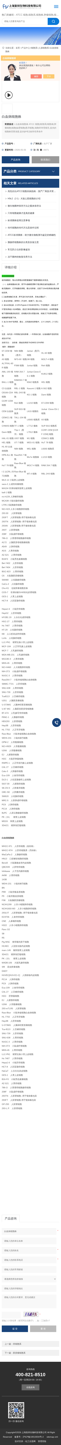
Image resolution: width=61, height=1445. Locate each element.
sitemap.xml (52, 1437)
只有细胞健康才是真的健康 (21, 213)
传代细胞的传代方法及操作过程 (23, 227)
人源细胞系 (43, 48)
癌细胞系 (17, 1344)
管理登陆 (42, 1441)
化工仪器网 (30, 1441)
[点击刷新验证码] (31, 1314)
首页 (18, 48)
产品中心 (26, 48)
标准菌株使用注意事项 (19, 220)
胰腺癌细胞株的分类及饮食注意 (23, 242)
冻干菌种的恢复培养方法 (20, 256)
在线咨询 (30, 1387)
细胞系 (34, 48)
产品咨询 (15, 159)
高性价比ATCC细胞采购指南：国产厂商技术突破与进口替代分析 (32, 191)
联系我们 (45, 159)
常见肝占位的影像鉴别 (19, 249)
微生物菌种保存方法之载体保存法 (24, 206)
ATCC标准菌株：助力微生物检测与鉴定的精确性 (32, 235)
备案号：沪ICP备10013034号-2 (29, 1437)
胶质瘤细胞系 (19, 1353)
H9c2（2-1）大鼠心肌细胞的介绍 (24, 198)
